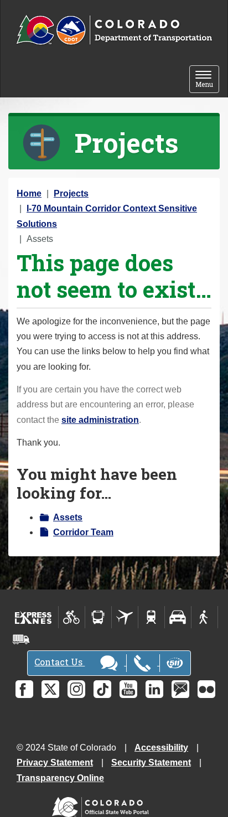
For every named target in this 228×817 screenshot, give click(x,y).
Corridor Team (83, 532)
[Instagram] (76, 689)
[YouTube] (128, 689)
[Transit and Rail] (98, 617)
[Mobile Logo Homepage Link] (114, 30)
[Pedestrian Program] (204, 617)
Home (29, 193)
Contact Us (59, 662)
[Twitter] (50, 689)
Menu (207, 80)
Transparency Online (60, 778)
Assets (67, 517)
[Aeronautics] (124, 617)
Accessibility (161, 747)
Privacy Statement (55, 762)
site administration (100, 420)
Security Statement (151, 762)
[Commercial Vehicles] (21, 639)
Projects (71, 193)
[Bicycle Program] (71, 617)
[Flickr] (206, 689)
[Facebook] (24, 689)
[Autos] (177, 617)
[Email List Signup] (180, 689)
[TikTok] (102, 689)
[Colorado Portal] (102, 804)
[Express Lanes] (33, 617)
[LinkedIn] (154, 689)
